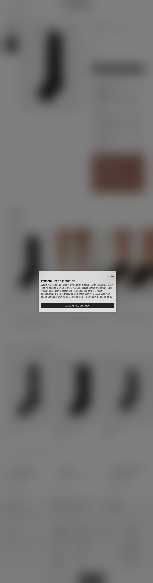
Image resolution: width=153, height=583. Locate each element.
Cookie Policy (63, 294)
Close (111, 276)
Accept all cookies (77, 305)
